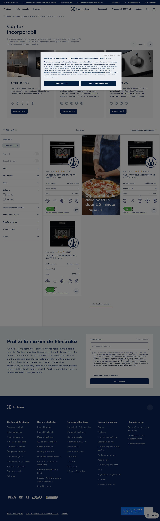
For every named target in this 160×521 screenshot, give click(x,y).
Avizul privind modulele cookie (87, 75)
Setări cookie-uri (62, 84)
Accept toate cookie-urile (98, 84)
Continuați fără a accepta (111, 55)
